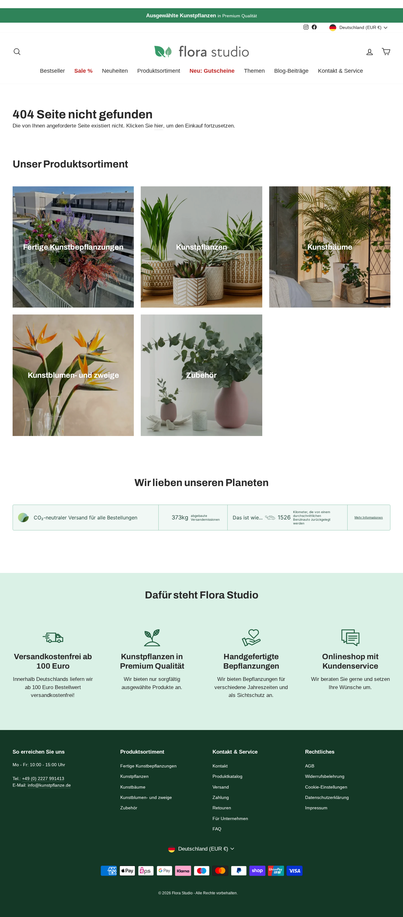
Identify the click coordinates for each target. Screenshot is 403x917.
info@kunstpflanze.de (49, 785)
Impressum (316, 807)
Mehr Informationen (369, 517)
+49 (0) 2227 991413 (43, 778)
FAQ (217, 828)
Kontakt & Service (340, 71)
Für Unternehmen (230, 818)
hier (158, 126)
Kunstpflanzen (134, 776)
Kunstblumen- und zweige (146, 797)
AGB (309, 765)
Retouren (222, 807)
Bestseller (52, 71)
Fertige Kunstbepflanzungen (148, 765)
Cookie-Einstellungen (326, 787)
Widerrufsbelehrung (324, 776)
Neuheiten (115, 71)
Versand (221, 787)
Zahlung (221, 797)
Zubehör (128, 807)
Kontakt (220, 765)
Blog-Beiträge (291, 71)
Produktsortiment (158, 71)
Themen (254, 71)
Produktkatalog (227, 776)
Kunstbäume (132, 787)
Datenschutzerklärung (327, 797)
